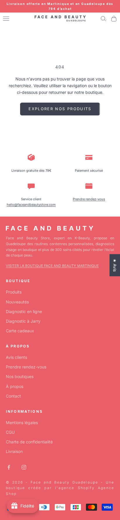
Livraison (14, 451)
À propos (14, 386)
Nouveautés (17, 301)
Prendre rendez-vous (89, 199)
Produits (14, 291)
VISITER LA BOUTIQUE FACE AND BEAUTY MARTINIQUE (52, 265)
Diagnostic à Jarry (23, 321)
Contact (13, 395)
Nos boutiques (19, 376)
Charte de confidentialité (29, 441)
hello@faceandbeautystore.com (31, 205)
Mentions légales (22, 422)
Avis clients (16, 357)
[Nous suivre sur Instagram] (24, 467)
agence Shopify (77, 488)
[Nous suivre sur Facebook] (9, 467)
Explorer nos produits (60, 108)
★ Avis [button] (114, 265)
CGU (10, 432)
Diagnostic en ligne (24, 311)
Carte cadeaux (20, 330)
